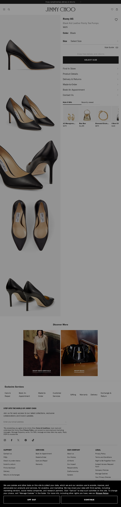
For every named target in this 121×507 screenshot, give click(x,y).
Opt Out (31, 499)
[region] (60, 494)
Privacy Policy (102, 493)
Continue (89, 499)
